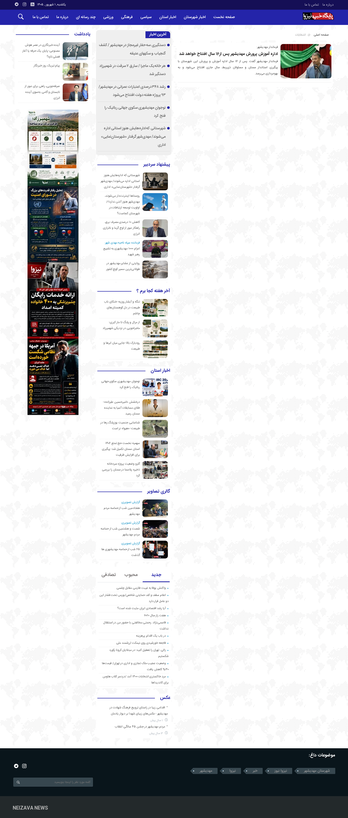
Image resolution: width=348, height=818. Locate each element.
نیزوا (232, 771)
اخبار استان (167, 17)
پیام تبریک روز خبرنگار (47, 65)
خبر (255, 771)
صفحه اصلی (321, 34)
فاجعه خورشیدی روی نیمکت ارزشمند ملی (141, 642)
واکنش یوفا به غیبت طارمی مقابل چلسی (141, 588)
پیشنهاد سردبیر (156, 165)
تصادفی (108, 575)
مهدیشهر (206, 771)
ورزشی (108, 17)
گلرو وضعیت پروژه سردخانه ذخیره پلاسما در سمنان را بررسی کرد (121, 469)
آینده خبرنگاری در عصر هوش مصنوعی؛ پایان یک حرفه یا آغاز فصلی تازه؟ (41, 50)
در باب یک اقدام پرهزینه (151, 635)
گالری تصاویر (158, 492)
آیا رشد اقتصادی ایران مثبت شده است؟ (141, 608)
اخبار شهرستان (195, 17)
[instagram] (24, 4)
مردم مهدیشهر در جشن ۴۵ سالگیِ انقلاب (140, 726)
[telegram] (16, 4)
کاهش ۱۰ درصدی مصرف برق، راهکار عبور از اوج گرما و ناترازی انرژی (121, 228)
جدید (156, 575)
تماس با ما (312, 5)
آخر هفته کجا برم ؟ (153, 291)
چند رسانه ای (86, 17)
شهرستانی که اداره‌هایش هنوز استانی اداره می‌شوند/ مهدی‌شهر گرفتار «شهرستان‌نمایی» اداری (133, 136)
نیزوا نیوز (280, 771)
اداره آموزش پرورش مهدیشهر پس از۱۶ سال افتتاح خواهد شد (228, 54)
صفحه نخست (224, 17)
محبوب (131, 575)
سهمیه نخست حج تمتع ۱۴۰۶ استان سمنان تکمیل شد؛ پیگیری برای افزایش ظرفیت (121, 449)
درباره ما (328, 5)
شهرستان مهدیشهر (317, 771)
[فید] (32, 4)
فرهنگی (127, 17)
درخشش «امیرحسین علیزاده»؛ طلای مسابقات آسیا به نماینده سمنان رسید (121, 407)
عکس (165, 698)
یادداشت (82, 34)
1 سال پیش (157, 720)
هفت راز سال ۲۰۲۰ (155, 615)
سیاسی (146, 17)
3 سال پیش (156, 733)
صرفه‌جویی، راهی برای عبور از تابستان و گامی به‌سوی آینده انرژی (42, 92)
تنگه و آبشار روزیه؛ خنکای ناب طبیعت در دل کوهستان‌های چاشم (122, 307)
